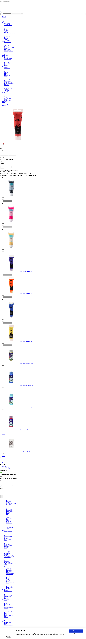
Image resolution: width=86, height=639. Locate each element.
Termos (5, 39)
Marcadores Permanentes (8, 62)
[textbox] (16, 13)
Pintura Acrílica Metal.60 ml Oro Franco (26, 363)
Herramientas (8, 521)
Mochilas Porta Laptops (8, 36)
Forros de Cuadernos (7, 539)
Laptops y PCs (6, 85)
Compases (6, 27)
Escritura (3, 56)
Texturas (7, 526)
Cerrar (2, 497)
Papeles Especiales (7, 75)
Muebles (3, 92)
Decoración (8, 576)
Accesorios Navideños (9, 574)
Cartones (5, 71)
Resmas (5, 76)
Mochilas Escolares (7, 35)
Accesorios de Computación (8, 607)
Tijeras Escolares (7, 40)
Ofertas (3, 102)
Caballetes (8, 502)
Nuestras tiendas (5, 462)
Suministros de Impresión (8, 88)
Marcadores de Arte (9, 509)
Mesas (5, 94)
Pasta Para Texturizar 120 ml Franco (25, 451)
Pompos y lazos (8, 572)
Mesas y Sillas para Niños (8, 625)
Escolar (3, 22)
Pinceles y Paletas (9, 510)
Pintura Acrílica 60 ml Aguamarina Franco (26, 407)
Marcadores (6, 543)
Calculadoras (6, 46)
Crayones (5, 29)
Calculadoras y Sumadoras (8, 79)
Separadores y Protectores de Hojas (9, 53)
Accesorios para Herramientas (11, 516)
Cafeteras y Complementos (8, 45)
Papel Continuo (6, 603)
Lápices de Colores (7, 32)
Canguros (7, 581)
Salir (5, 17)
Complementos (8, 505)
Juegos (5, 31)
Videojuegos (6, 91)
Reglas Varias (6, 37)
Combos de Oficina (7, 557)
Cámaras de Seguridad (7, 81)
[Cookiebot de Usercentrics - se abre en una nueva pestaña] (8, 637)
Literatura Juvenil (7, 68)
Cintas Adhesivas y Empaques (9, 47)
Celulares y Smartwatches (8, 82)
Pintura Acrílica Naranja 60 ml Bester (26, 293)
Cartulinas (6, 72)
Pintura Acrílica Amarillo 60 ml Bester (26, 341)
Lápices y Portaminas (7, 59)
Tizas (7, 514)
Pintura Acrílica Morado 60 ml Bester (26, 271)
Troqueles (7, 528)
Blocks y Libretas (7, 44)
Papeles (5, 73)
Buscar (2, 13)
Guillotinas (8, 520)
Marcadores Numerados (8, 61)
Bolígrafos (6, 57)
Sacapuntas (6, 38)
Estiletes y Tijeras (7, 49)
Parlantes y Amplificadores (8, 615)
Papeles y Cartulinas (5, 599)
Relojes (7, 578)
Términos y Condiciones (6, 468)
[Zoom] (3, 145)
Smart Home (6, 87)
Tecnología (4, 77)
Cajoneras (6, 99)
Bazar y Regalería (5, 55)
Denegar (75, 633)
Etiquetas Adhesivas (7, 50)
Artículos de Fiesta (9, 568)
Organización (4, 96)
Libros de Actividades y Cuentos (9, 33)
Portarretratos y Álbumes (10, 582)
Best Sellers (6, 69)
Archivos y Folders (7, 552)
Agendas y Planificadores (8, 23)
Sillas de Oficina (7, 95)
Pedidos (3, 17)
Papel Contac (6, 74)
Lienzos (7, 508)
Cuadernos (6, 30)
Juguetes (7, 579)
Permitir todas (75, 630)
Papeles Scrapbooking (9, 524)
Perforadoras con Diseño (10, 525)
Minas (5, 64)
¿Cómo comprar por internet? (7, 467)
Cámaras (5, 80)
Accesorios (8, 567)
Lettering (7, 522)
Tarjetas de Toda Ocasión (10, 573)
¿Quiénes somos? (5, 461)
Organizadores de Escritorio (8, 100)
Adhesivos (8, 517)
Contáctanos (4, 466)
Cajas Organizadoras (7, 98)
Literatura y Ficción (9, 587)
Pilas (5, 616)
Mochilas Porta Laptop (8, 545)
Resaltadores (6, 65)
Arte (3, 21)
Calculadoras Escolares (8, 25)
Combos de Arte (8, 504)
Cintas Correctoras (7, 534)
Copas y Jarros (8, 580)
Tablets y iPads (6, 90)
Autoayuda (6, 67)
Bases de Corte (8, 501)
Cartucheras (6, 533)
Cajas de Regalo (8, 569)
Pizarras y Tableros (7, 52)
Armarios (5, 97)
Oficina (3, 41)
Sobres (5, 54)
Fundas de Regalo (9, 570)
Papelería (3, 70)
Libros (3, 66)
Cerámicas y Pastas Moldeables (11, 503)
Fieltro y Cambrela (9, 506)
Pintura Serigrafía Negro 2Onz (25, 196)
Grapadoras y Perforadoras (8, 51)
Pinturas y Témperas (9, 511)
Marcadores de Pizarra (7, 63)
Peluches (7, 577)
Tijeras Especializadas (9, 527)
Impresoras (6, 84)
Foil (7, 519)
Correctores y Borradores (8, 28)
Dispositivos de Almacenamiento (9, 83)
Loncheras (6, 34)
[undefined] (43, 124)
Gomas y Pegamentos (9, 507)
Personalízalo (4, 101)
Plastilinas (8, 512)
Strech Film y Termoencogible (9, 565)
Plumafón (7, 513)
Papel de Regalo (8, 571)
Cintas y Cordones (9, 518)
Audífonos (6, 78)
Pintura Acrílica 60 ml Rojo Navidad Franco (27, 429)
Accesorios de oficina (7, 42)
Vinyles (7, 529)
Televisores (6, 89)
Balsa (7, 500)
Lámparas (5, 623)
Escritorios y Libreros (7, 93)
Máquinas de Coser (9, 523)
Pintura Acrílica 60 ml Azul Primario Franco (27, 385)
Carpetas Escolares (7, 24)
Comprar (1, 169)
